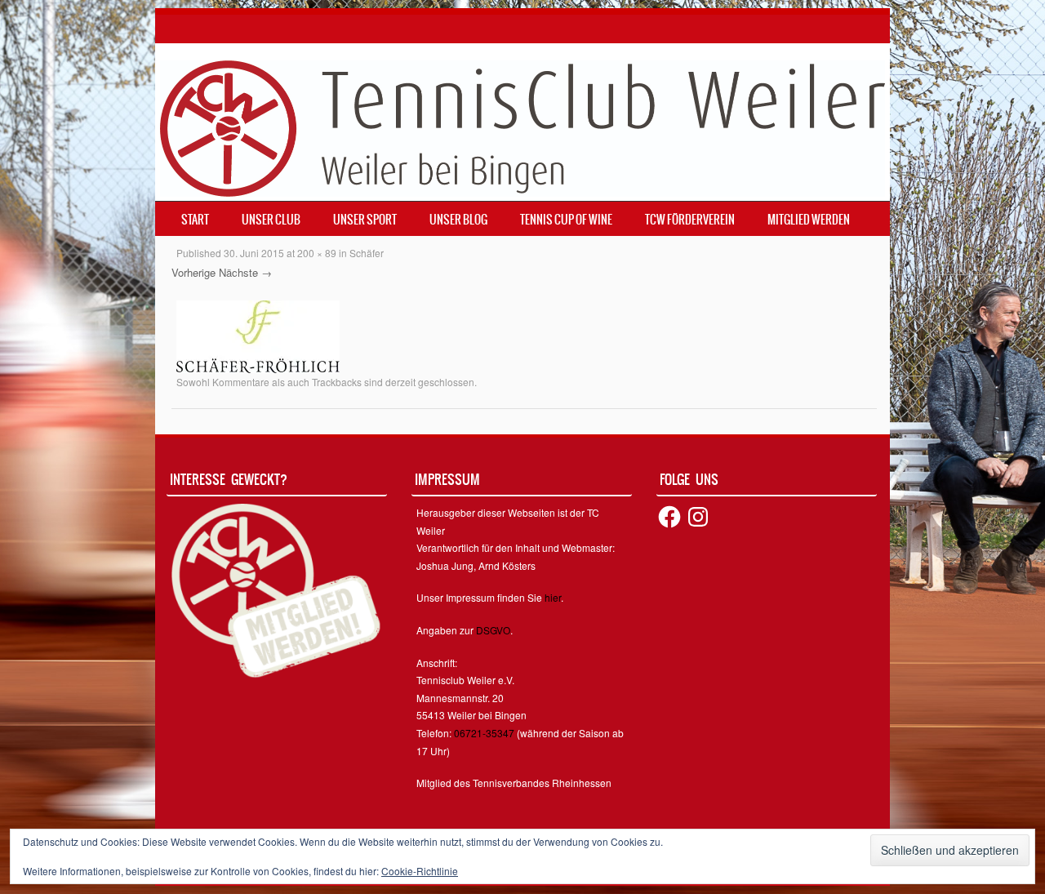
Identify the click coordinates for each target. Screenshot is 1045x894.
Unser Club (271, 220)
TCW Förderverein (690, 220)
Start (195, 220)
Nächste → (245, 272)
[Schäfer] (258, 335)
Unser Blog (458, 220)
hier (553, 597)
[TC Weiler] (522, 126)
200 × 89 (316, 253)
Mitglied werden (808, 220)
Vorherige (193, 272)
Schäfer (366, 253)
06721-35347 (484, 733)
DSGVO (493, 630)
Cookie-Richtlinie (419, 871)
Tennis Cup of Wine (566, 220)
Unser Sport (365, 220)
